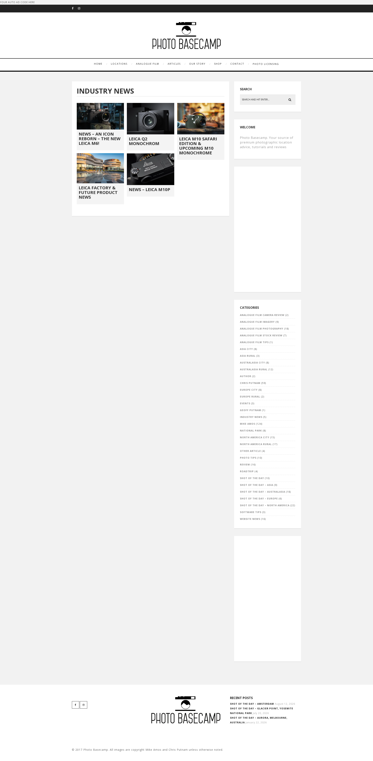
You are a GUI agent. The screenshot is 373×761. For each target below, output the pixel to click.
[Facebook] (75, 8)
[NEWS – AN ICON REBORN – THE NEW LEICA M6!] (100, 116)
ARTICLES (174, 63)
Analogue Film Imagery (257, 322)
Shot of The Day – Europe (259, 498)
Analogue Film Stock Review (261, 335)
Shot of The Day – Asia (256, 485)
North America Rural (256, 444)
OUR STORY (197, 63)
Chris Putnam (250, 383)
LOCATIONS (119, 63)
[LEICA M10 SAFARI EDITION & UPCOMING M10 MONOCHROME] (200, 118)
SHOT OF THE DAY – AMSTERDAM (252, 703)
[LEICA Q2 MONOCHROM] (150, 118)
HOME (98, 63)
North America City (254, 437)
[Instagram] (81, 8)
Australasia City (252, 362)
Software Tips (250, 512)
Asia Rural (247, 355)
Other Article (250, 451)
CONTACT (237, 63)
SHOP (218, 63)
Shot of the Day (252, 478)
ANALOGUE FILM (147, 63)
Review (245, 464)
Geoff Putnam (250, 410)
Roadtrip (247, 471)
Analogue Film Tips (254, 342)
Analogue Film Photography (261, 328)
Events (245, 403)
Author (245, 376)
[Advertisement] (268, 228)
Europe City (249, 389)
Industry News (251, 417)
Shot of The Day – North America (264, 505)
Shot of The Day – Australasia (262, 491)
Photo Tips (248, 457)
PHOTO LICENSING (266, 64)
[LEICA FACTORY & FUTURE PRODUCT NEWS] (100, 168)
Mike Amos (247, 423)
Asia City (246, 349)
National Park (251, 430)
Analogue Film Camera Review (262, 315)
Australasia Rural (254, 369)
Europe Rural (250, 396)
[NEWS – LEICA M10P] (150, 169)
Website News (250, 519)
